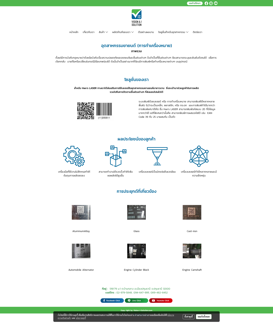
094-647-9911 (141, 292)
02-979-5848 (124, 292)
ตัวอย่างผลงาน (146, 32)
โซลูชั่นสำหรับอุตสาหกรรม (172, 32)
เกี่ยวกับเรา (88, 32)
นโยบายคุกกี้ (81, 318)
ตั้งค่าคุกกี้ (189, 316)
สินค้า (102, 32)
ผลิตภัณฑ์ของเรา (121, 32)
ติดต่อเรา (197, 32)
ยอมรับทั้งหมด (204, 316)
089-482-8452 (159, 292)
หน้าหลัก (73, 32)
